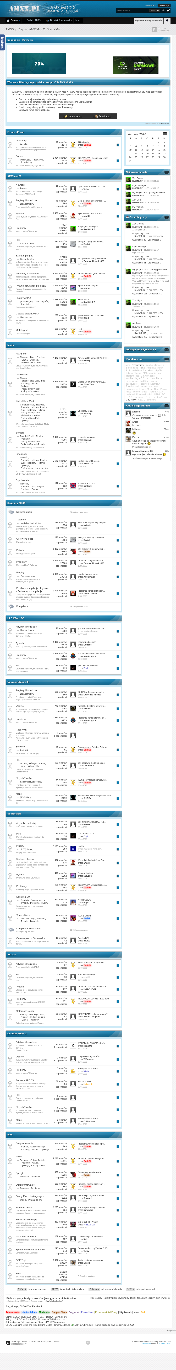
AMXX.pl (154, 1344)
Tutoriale (21, 519)
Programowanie (24, 1143)
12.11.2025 (82, 801)
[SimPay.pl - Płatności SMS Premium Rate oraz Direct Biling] (39, 73)
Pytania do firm (35, 1200)
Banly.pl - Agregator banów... (91, 242)
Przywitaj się (26, 162)
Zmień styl (15, 1342)
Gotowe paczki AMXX (27, 313)
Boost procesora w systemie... (92, 962)
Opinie (23, 1200)
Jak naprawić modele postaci (91, 763)
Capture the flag (85, 873)
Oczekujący (25, 160)
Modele (23, 763)
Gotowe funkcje (24, 538)
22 (158, 153)
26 (141, 157)
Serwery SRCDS (25, 1080)
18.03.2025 (82, 1266)
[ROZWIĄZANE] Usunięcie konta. (93, 158)
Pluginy (39, 436)
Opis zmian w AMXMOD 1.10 (91, 186)
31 (130, 161)
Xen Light (136, 200)
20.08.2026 (82, 305)
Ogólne (20, 706)
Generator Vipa (27, 259)
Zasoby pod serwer (87, 642)
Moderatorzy (96, 1298)
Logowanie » (150, 5)
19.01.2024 (82, 1189)
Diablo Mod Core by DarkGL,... (92, 382)
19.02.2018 (82, 943)
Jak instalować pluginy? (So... (92, 822)
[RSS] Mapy (25, 797)
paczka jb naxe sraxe (88, 574)
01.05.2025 (82, 647)
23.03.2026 (82, 879)
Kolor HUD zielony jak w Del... (92, 706)
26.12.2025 (82, 711)
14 (153, 150)
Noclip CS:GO (84, 900)
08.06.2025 (82, 1164)
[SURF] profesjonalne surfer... (91, 692)
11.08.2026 (82, 466)
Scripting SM (23, 896)
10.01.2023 (82, 1062)
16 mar (166, 437)
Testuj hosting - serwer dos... (91, 1260)
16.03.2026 (82, 363)
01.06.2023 (82, 206)
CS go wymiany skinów (89, 1056)
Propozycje (38, 160)
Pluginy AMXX (23, 297)
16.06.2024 (82, 852)
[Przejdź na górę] (88, 1343)
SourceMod (14, 813)
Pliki (18, 239)
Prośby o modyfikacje (31, 389)
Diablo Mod (22, 374)
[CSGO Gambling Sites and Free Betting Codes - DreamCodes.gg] (135, 73)
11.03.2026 (82, 671)
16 (164, 150)
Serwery (20, 746)
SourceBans (23, 915)
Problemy (21, 228)
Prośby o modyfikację (31, 442)
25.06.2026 (82, 334)
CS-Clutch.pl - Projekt (88, 1222)
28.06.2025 (82, 1213)
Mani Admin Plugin (86, 974)
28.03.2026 (82, 659)
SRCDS (11, 954)
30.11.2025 (82, 163)
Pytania (20, 213)
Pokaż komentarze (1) (141, 447)
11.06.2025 (82, 566)
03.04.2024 (82, 148)
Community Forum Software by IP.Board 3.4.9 (151, 1342)
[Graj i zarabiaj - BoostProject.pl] (90, 73)
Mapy (19, 793)
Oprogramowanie (25, 1184)
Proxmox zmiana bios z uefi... (91, 1184)
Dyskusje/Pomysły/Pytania (33, 444)
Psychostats (22, 480)
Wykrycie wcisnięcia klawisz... (92, 537)
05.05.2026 (82, 219)
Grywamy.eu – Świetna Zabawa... (93, 747)
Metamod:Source (25, 1011)
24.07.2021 (82, 1242)
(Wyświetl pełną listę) (54, 1301)
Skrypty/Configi (24, 778)
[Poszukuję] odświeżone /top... (92, 860)
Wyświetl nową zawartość (148, 20)
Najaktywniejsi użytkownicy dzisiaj (120, 1298)
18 (136, 153)
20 (147, 153)
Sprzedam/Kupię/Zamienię (30, 1249)
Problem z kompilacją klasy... (91, 591)
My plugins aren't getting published (148, 192)
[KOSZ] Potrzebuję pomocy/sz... (92, 780)
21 (153, 153)
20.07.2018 (82, 1004)
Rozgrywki (21, 729)
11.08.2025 (82, 596)
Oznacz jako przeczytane (40, 1342)
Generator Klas (27, 405)
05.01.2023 (82, 1087)
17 (130, 153)
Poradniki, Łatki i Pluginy (32, 486)
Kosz (18, 1273)
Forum (13, 20)
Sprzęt (19, 1173)
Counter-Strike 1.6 (18, 682)
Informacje (21, 140)
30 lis (167, 451)
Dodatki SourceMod (59, 20)
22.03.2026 (82, 753)
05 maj (166, 422)
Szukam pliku (33, 766)
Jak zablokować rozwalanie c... (92, 653)
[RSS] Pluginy (26, 301)
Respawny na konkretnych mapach (94, 795)
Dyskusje (34, 360)
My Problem (138, 207)
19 (141, 153)
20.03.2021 (82, 634)
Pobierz (23, 188)
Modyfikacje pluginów (31, 523)
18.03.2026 (82, 291)
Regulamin (171, 1331)
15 (158, 150)
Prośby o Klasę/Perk (30, 418)
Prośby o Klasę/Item (30, 391)
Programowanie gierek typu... (91, 1144)
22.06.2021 (82, 905)
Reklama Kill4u (85, 1081)
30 (164, 157)
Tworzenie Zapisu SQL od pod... (93, 522)
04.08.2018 (82, 1019)
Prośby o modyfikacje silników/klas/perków (31, 414)
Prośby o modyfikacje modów (34, 468)
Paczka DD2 (84, 938)
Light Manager (139, 185)
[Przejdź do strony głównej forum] (44, 8)
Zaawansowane (163, 10)
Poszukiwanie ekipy (26, 1219)
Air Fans (136, 323)
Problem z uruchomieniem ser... (92, 986)
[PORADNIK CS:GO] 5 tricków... (92, 1043)
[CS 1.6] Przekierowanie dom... (92, 628)
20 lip (167, 412)
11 (136, 150)
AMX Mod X (14, 176)
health (81, 846)
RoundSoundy (27, 243)
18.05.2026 (82, 279)
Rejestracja (164, 5)
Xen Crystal (83, 300)
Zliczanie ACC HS (86, 483)
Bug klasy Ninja (85, 411)
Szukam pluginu (24, 255)
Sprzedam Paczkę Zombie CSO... (93, 1248)
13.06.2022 (82, 921)
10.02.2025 (82, 443)
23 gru (166, 429)
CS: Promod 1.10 (86, 833)
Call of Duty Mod (25, 401)
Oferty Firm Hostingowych (30, 1196)
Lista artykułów (27, 204)
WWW (19, 1156)
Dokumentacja (24, 511)
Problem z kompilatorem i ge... (92, 718)
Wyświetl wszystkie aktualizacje (147, 458)
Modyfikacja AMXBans (31, 362)
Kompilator (26, 304)
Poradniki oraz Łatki (30, 381)
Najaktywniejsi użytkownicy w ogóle (153, 1298)
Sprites (42, 763)
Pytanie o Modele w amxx (90, 213)
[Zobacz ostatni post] (118, 145)
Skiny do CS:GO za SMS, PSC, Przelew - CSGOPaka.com (35, 1319)
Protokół (24, 750)
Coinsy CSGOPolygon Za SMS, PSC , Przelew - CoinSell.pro (36, 1317)
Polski (24, 1342)
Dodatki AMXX (33, 20)
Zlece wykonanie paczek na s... (92, 1207)
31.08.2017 (82, 489)
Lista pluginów (41, 301)
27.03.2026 (82, 321)
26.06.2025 (82, 890)
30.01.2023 (82, 528)
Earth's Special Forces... (89, 461)
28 (153, 157)
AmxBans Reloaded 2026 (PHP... (93, 358)
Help (80, 329)
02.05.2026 (82, 580)
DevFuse (165, 123)
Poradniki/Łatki (27, 436)
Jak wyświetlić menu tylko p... (91, 549)
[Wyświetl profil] (128, 225)
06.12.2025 (82, 416)
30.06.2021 (82, 839)
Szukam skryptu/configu (31, 782)
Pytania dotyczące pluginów (31, 285)
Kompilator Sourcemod (28, 928)
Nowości (20, 184)
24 (130, 157)
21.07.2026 (82, 1254)
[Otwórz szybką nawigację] (167, 20)
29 (158, 157)
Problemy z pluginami (27, 273)
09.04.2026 (82, 264)
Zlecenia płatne (24, 1207)
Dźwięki (33, 763)
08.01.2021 (82, 192)
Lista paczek (26, 317)
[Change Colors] (168, 10)
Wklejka (24, 144)
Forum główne (15, 132)
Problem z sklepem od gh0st (91, 1158)
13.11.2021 (82, 1049)
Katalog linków (38, 1165)
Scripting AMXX (16, 503)
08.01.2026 (82, 543)
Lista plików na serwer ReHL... (92, 201)
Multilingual (22, 330)
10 (130, 150)
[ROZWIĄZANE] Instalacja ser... (92, 885)
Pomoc (56, 1342)
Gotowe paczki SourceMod (31, 938)
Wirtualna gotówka (26, 1236)
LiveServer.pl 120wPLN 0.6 (90, 1236)
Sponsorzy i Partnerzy (20, 39)
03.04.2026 (82, 247)
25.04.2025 (82, 387)
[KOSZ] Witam (84, 916)
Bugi (32, 357)
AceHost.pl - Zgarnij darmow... (92, 1195)
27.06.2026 (82, 1201)
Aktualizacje (83, 142)
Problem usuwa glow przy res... (92, 273)
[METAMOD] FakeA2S (88, 665)
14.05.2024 (82, 1149)
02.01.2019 (82, 980)
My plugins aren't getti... (89, 226)
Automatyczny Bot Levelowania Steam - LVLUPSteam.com (35, 1322)
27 (147, 157)
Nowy (136, 1312)
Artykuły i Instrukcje (26, 200)
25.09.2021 (82, 785)
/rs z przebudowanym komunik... (93, 258)
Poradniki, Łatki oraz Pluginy (34, 407)
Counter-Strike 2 (16, 1033)
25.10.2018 (82, 827)
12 (141, 150)
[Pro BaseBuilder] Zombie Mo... (92, 315)
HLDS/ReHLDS (15, 618)
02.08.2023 (82, 968)
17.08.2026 (82, 232)
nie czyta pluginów (86, 437)
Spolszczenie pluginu (88, 286)
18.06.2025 (82, 697)
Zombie (20, 432)
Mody (10, 345)
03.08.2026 (82, 1227)
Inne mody (21, 454)
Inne (77, 20)
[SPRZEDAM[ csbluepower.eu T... (93, 1014)
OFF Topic (21, 1260)
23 (164, 153)
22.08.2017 (82, 992)
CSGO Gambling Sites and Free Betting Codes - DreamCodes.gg (38, 1325)
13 (147, 150)
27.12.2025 (82, 1178)
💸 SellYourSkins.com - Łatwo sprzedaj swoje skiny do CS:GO (102, 1325)
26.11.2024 (82, 554)
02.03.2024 (82, 768)
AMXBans (21, 353)
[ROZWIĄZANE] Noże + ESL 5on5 (93, 999)
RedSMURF (140, 236)
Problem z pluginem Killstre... (91, 560)
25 (136, 157)
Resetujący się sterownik (89, 1172)
